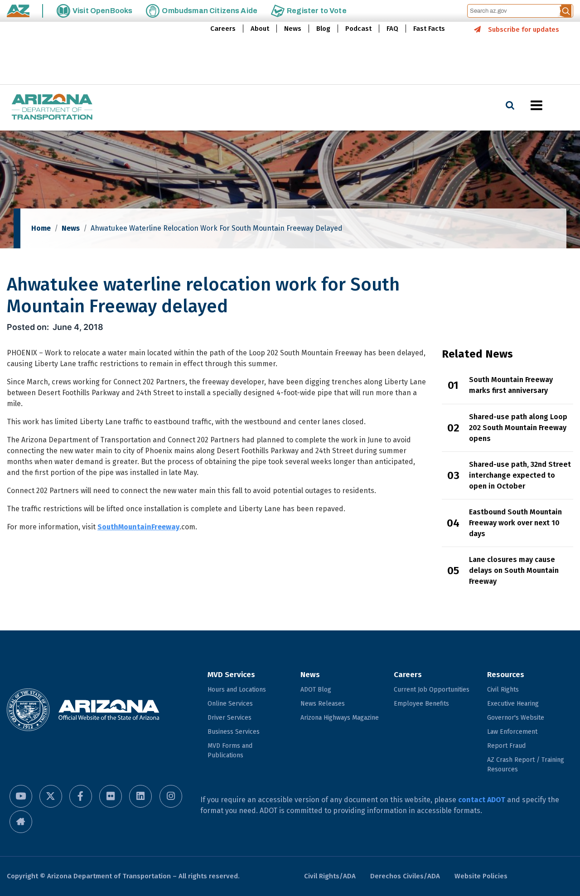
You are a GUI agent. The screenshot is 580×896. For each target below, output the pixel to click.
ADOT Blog (315, 689)
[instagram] (171, 796)
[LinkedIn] (140, 796)
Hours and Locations (237, 689)
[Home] (52, 108)
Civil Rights (503, 689)
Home (41, 228)
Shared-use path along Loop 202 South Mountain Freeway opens (518, 427)
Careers (223, 28)
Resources (505, 674)
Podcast (358, 28)
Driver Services (229, 718)
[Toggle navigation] (552, 105)
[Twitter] (50, 796)
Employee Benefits (421, 703)
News (292, 28)
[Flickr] (110, 796)
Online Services (230, 703)
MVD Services (231, 674)
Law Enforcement (512, 732)
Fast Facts (429, 28)
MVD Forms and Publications (230, 750)
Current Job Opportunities (431, 689)
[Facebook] (80, 796)
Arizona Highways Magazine (339, 718)
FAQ (392, 28)
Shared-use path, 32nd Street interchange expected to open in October (520, 475)
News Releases (322, 703)
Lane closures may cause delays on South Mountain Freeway (514, 570)
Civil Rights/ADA (330, 876)
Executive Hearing (513, 703)
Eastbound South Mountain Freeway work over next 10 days (515, 523)
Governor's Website (515, 718)
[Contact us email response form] (21, 821)
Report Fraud (506, 746)
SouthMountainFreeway (138, 527)
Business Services (234, 732)
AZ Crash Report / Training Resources (525, 764)
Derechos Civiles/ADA (405, 876)
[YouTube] (21, 796)
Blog (323, 28)
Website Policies (481, 876)
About (260, 28)
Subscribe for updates (523, 29)
